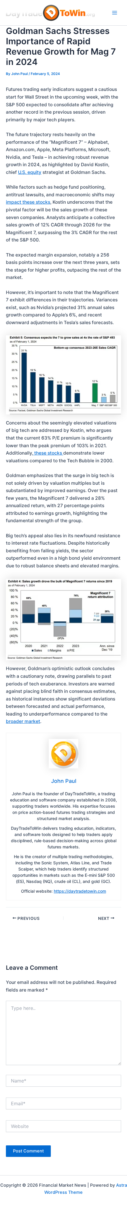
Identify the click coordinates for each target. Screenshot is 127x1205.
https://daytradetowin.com (80, 891)
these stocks (48, 453)
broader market (23, 721)
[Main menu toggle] (114, 12)
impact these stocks (28, 202)
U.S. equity (29, 172)
